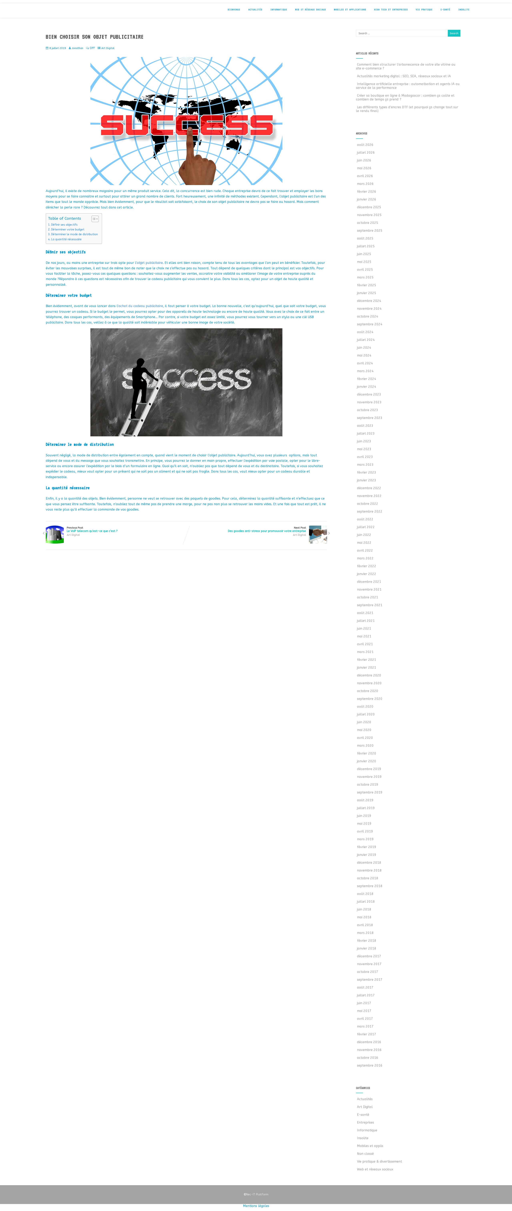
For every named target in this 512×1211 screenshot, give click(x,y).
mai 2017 (364, 1011)
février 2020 (366, 753)
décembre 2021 (369, 582)
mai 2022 (364, 543)
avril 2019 (365, 831)
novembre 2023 (369, 402)
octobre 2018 (367, 878)
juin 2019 (364, 816)
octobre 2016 (367, 1058)
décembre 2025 (369, 207)
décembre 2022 (369, 488)
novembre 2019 (369, 777)
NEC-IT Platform (71, 11)
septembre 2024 (369, 324)
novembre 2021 (369, 589)
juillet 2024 (366, 340)
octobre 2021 (367, 597)
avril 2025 (365, 269)
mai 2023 (364, 449)
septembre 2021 (369, 605)
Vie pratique (424, 9)
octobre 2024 (367, 316)
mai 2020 (364, 730)
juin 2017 (364, 1003)
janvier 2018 (366, 948)
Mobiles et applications (350, 9)
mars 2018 (365, 933)
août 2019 (365, 800)
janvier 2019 (366, 855)
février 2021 (366, 660)
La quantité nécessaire (66, 239)
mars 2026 (365, 184)
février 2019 (366, 847)
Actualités (255, 9)
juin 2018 (364, 909)
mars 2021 (365, 652)
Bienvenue (234, 9)
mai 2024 (364, 355)
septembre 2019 (369, 792)
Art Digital (107, 48)
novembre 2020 (369, 683)
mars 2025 (365, 277)
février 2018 (366, 941)
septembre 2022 (369, 511)
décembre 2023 (369, 394)
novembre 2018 (369, 870)
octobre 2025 (367, 223)
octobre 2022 (367, 504)
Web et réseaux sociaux (310, 9)
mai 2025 (364, 262)
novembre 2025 (369, 215)
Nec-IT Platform (256, 1194)
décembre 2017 (369, 956)
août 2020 (365, 706)
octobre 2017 (367, 972)
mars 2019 (365, 839)
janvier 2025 (366, 293)
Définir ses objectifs (64, 224)
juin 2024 (364, 348)
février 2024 (366, 379)
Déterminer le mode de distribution (74, 234)
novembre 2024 (369, 309)
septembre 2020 (369, 699)
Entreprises (365, 1122)
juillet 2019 (366, 808)
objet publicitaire (150, 263)
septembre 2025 (369, 230)
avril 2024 (365, 363)
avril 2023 (365, 457)
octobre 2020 (367, 691)
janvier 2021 (366, 667)
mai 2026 (364, 168)
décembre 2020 (369, 675)
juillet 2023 (366, 433)
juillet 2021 (366, 621)
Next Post (267, 529)
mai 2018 (364, 917)
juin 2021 (364, 628)
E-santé (445, 9)
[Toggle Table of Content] (93, 218)
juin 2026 (364, 160)
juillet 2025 (366, 246)
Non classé (365, 1154)
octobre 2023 (367, 410)
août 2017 (365, 987)
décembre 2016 (369, 1042)
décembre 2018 (369, 862)
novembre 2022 (369, 496)
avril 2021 (365, 644)
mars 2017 (365, 1026)
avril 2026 (365, 176)
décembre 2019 (369, 769)
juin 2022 (364, 535)
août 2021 (365, 613)
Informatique (278, 9)
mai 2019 (364, 823)
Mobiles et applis (370, 1146)
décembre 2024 (369, 301)
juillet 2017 (366, 995)
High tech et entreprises (391, 9)
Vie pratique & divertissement (379, 1161)
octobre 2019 (367, 784)
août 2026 (365, 145)
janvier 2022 (366, 574)
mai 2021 (364, 636)
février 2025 (366, 285)
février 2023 (366, 472)
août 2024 (365, 332)
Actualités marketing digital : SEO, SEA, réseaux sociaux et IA (404, 76)
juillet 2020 (366, 714)
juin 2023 (364, 441)
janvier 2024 (366, 387)
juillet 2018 (366, 901)
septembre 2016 (369, 1065)
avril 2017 (365, 1019)
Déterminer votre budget (67, 229)
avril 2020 (365, 738)
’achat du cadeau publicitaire (140, 306)
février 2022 (366, 566)
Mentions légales (256, 1206)
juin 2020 (364, 722)
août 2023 (365, 426)
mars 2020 (365, 745)
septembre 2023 (369, 418)
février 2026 (366, 191)
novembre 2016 (369, 1050)
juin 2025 (364, 254)
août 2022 (365, 519)
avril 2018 (365, 925)
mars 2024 (365, 371)
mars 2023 (365, 465)
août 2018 (365, 894)
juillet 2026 (366, 152)
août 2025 (365, 238)
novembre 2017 (369, 964)
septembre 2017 (369, 980)
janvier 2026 (366, 199)
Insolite (464, 9)
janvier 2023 (366, 480)
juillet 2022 (366, 527)
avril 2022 (365, 550)
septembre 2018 (369, 886)
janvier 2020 (366, 761)
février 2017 (366, 1034)
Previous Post (92, 529)
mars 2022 (365, 558)
